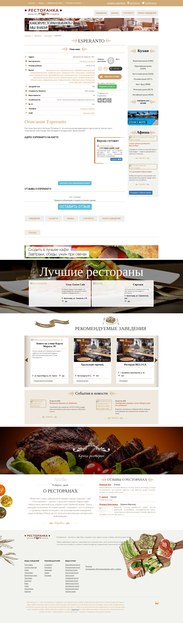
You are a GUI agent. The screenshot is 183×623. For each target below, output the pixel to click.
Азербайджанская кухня (84, 70)
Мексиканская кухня (69, 77)
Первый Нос (105, 484)
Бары (26, 584)
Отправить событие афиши (140, 193)
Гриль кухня (80, 73)
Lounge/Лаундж (31, 567)
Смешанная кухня (50, 80)
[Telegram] (104, 100)
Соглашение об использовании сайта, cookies (103, 569)
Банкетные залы (31, 575)
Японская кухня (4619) (143, 89)
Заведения (101, 13)
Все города (134, 3)
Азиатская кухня (71, 581)
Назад (32, 232)
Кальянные (29, 589)
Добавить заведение (116, 3)
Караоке (28, 592)
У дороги (103, 497)
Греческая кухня (67, 73)
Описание (75, 49)
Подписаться (151, 3)
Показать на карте (87, 61)
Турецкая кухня (64, 80)
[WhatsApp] (109, 100)
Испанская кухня (71, 75)
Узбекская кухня (77, 80)
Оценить (114, 159)
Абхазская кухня (52, 70)
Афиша (41, 3)
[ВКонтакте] (100, 100)
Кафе (27, 570)
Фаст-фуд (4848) (143, 84)
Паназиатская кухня (86, 77)
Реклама (47, 575)
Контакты (48, 567)
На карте (53, 218)
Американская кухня (38, 73)
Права (46, 573)
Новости (31, 3)
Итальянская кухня (86, 75)
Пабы (27, 586)
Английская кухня (72, 586)
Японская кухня (71, 570)
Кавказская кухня (40, 77)
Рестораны (29, 565)
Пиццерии (28, 578)
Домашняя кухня (41, 75)
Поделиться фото (107, 86)
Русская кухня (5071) (143, 79)
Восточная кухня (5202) (143, 74)
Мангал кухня (54, 77)
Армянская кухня (67, 70)
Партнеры (48, 570)
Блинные (28, 581)
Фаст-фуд (78, 82)
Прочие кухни (70, 592)
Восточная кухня (71, 573)
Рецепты (88, 566)
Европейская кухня (56, 75)
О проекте (128, 13)
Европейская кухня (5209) (143, 67)
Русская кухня (36, 80)
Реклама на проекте (73, 3)
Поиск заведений (147, 13)
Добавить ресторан (55, 3)
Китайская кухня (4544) (143, 95)
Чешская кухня (89, 82)
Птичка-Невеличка (108, 504)
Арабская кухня (54, 73)
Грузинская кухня (72, 589)
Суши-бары (29, 573)
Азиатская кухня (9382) (143, 61)
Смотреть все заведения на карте (75, 183)
